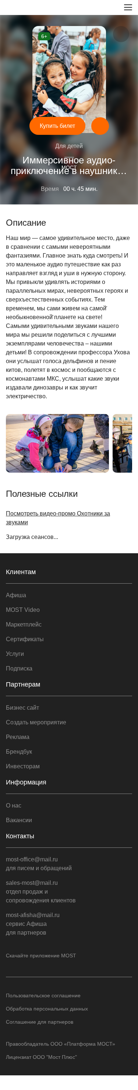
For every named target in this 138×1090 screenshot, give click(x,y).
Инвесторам (23, 766)
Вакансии (19, 820)
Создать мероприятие (36, 722)
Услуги (15, 654)
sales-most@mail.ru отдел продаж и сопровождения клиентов (41, 892)
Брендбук (19, 752)
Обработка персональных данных (47, 1009)
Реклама (17, 737)
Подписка (19, 668)
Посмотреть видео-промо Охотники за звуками (58, 517)
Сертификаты (25, 639)
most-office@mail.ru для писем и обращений (39, 863)
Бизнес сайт (22, 708)
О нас (13, 805)
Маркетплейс (24, 624)
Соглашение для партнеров (39, 1022)
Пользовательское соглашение (43, 995)
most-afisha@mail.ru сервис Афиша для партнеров (33, 924)
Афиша (16, 595)
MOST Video (23, 610)
